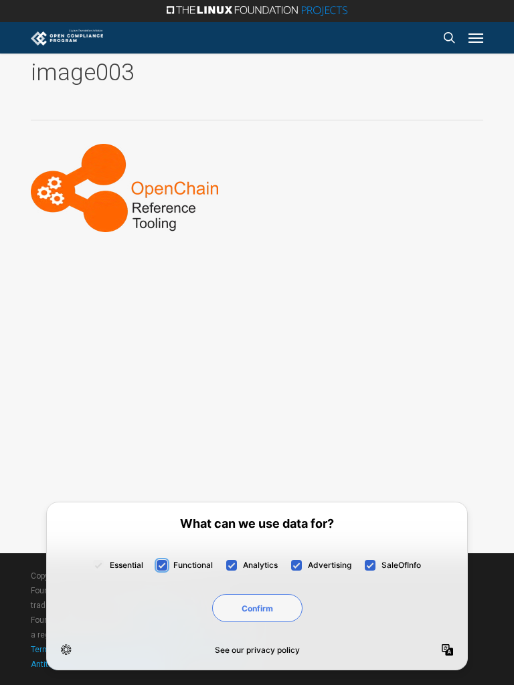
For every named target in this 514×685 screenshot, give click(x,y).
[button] (475, 37)
